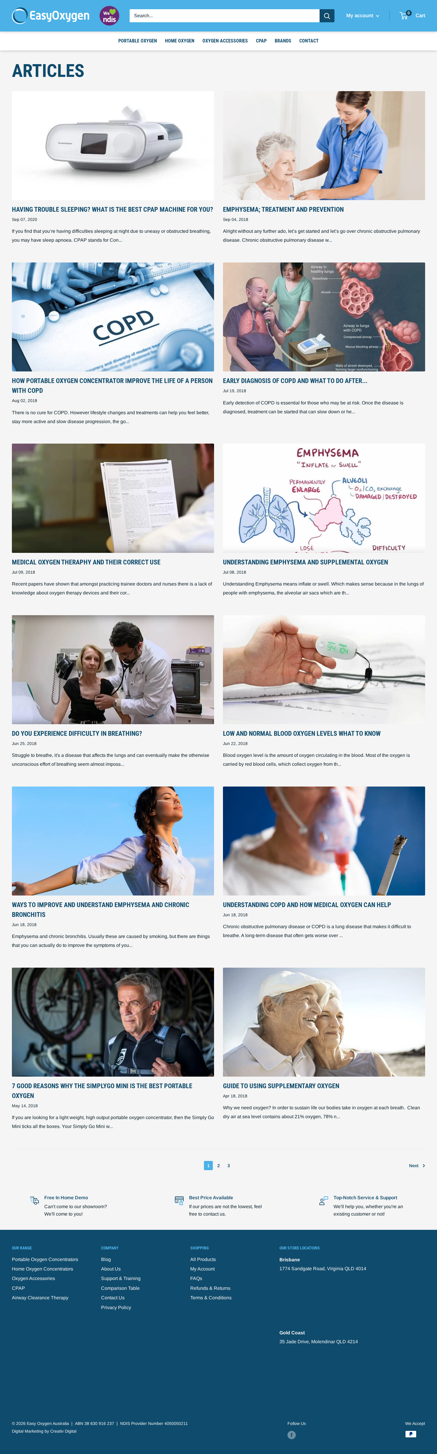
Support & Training (121, 1278)
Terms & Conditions (211, 1297)
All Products (203, 1259)
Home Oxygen (179, 41)
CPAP (261, 41)
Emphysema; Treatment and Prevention (283, 209)
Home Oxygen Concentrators (42, 1268)
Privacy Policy (116, 1307)
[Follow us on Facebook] (291, 1435)
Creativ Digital (63, 1431)
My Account (202, 1268)
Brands (283, 41)
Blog (106, 1259)
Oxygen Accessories (225, 41)
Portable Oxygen (137, 41)
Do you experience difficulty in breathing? (77, 733)
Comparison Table (120, 1288)
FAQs (196, 1278)
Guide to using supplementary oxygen (281, 1086)
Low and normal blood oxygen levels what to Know (302, 733)
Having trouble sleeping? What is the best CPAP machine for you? (112, 209)
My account (360, 15)
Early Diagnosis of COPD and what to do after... (295, 381)
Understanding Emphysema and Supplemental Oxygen (305, 562)
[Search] (327, 15)
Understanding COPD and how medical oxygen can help (307, 905)
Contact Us (113, 1297)
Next (414, 1165)
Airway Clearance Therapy (40, 1297)
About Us (111, 1268)
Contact (309, 41)
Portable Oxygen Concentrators (45, 1259)
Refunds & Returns (210, 1288)
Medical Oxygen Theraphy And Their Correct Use (86, 562)
